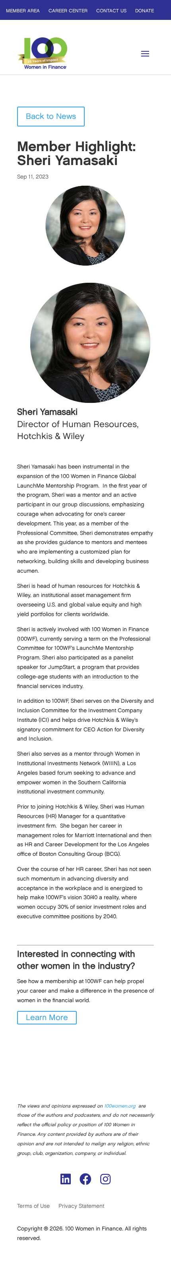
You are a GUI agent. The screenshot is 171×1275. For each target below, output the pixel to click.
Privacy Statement (81, 1206)
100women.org (119, 1106)
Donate (144, 11)
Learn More (47, 1017)
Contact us (111, 11)
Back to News (51, 116)
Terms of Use (33, 1206)
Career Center (68, 11)
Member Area (23, 11)
